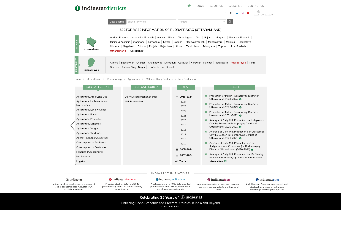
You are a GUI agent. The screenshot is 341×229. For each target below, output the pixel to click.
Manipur (230, 42)
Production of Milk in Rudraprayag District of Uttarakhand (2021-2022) (234, 114)
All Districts (168, 67)
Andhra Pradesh (119, 37)
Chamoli (140, 62)
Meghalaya (245, 42)
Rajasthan (166, 46)
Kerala (166, 42)
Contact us (256, 6)
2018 (183, 129)
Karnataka (154, 42)
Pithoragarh (221, 62)
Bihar (171, 37)
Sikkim (178, 46)
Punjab (153, 46)
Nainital (207, 62)
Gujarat (208, 37)
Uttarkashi (153, 67)
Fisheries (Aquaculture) (89, 152)
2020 (183, 120)
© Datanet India (170, 206)
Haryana (221, 37)
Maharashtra (215, 42)
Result (235, 87)
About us (216, 6)
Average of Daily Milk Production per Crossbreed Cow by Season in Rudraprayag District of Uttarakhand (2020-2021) (236, 135)
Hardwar (196, 62)
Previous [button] (72, 125)
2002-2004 (186, 155)
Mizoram (115, 46)
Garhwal (183, 62)
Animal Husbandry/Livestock (92, 138)
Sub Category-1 (97, 87)
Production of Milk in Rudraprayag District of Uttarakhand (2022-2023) (234, 105)
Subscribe (235, 6)
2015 (183, 144)
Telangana (208, 46)
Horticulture (83, 156)
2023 (183, 106)
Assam (161, 37)
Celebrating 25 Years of (160, 197)
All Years (180, 161)
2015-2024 (186, 96)
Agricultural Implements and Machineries (92, 103)
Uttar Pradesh (238, 46)
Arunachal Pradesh (143, 37)
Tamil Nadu (192, 46)
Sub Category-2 (146, 87)
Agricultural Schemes (88, 123)
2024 (183, 101)
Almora (114, 62)
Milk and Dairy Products (159, 79)
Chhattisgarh (185, 37)
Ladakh (178, 42)
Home (78, 79)
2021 (183, 115)
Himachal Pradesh (239, 37)
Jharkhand (139, 42)
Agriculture (134, 79)
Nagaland (128, 46)
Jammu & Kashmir (120, 42)
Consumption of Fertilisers (91, 142)
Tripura (222, 46)
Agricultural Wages (87, 128)
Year (186, 87)
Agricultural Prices (86, 114)
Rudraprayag (238, 62)
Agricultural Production (89, 119)
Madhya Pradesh (195, 42)
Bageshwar (127, 62)
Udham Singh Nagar (133, 67)
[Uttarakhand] (93, 44)
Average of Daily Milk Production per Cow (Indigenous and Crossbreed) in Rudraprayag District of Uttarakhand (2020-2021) (234, 146)
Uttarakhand (118, 51)
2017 (183, 134)
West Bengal (136, 51)
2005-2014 (186, 149)
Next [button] (267, 125)
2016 (183, 139)
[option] (98, 126)
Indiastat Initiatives (170, 173)
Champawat (155, 62)
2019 (183, 125)
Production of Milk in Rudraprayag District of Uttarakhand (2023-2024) (234, 97)
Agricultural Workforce (89, 133)
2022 (183, 111)
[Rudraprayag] (93, 65)
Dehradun (170, 62)
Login (200, 6)
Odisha (142, 46)
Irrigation (81, 161)
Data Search (117, 21)
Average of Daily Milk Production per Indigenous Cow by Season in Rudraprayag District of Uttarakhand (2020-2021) (236, 123)
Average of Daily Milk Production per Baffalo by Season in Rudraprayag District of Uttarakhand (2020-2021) (236, 157)
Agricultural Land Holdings (91, 109)
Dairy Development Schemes (141, 96)
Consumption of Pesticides (91, 147)
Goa (198, 37)
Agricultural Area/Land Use (91, 96)
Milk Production (187, 79)
